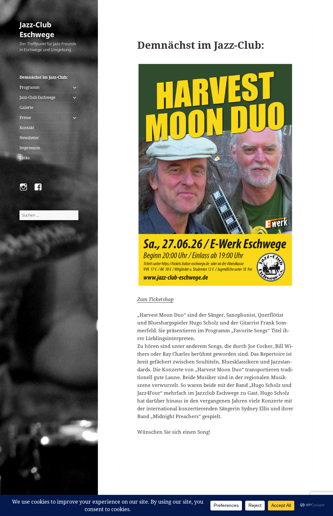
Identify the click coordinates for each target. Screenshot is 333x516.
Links (25, 158)
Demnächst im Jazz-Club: (44, 77)
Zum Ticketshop (155, 299)
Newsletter (29, 137)
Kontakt (27, 127)
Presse (25, 117)
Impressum (30, 148)
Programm (29, 87)
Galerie (26, 107)
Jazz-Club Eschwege (37, 29)
